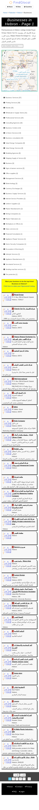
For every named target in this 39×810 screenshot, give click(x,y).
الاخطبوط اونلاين (19, 687)
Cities (19, 7)
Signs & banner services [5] (14, 168)
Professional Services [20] (14, 118)
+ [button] (4, 53)
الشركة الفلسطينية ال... (22, 74)
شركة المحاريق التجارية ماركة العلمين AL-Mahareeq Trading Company (23, 493)
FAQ (15, 791)
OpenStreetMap (26, 90)
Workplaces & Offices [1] (14, 224)
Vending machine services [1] (15, 269)
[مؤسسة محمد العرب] (12, 75)
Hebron (19, 13)
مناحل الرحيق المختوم (12, 79)
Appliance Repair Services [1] (15, 239)
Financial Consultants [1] (13, 234)
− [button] (4, 56)
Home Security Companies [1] (15, 244)
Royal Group (19, 295)
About (10, 787)
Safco (16, 407)
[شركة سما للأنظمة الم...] (6, 86)
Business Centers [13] (13, 128)
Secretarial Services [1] (13, 264)
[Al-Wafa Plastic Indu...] (18, 67)
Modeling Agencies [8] (12, 153)
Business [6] (9, 163)
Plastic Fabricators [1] (12, 219)
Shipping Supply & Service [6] (15, 158)
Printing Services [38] (12, 103)
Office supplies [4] (11, 173)
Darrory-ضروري (19, 547)
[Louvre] (22, 67)
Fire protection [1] (11, 274)
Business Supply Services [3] (15, 193)
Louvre (16, 701)
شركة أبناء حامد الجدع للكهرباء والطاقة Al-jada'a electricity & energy (23, 521)
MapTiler (19, 90)
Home (10, 7)
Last (22, 775)
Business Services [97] (13, 97)
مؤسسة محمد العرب (21, 323)
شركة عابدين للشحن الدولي (23, 365)
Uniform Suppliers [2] (12, 204)
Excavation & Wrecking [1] (14, 249)
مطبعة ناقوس (18, 533)
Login (22, 791)
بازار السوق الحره (20, 393)
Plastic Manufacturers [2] (14, 209)
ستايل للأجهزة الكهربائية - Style (24, 757)
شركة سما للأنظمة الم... (7, 90)
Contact (19, 787)
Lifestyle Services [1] (12, 254)
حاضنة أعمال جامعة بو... (21, 76)
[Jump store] (22, 66)
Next (15, 775)
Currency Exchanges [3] (13, 188)
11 (29, 779)
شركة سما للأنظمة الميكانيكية (23, 743)
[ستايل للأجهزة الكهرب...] (23, 68)
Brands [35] (9, 108)
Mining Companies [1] (12, 214)
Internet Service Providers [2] (15, 198)
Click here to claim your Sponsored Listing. (19, 286)
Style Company (19, 421)
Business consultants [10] (14, 138)
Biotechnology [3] (11, 183)
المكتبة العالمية (19, 631)
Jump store (18, 673)
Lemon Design (19, 575)
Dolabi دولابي (18, 449)
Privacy (29, 787)
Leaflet (12, 90)
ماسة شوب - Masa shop (22, 561)
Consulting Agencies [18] (13, 123)
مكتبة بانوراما (18, 477)
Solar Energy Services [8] (14, 148)
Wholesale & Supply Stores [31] (16, 113)
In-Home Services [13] (13, 133)
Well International (20, 379)
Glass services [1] (11, 229)
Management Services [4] (14, 178)
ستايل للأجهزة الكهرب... (24, 72)
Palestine (12, 13)
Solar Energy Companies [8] (15, 143)
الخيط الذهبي (18, 617)
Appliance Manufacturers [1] (15, 259)
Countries (28, 7)
